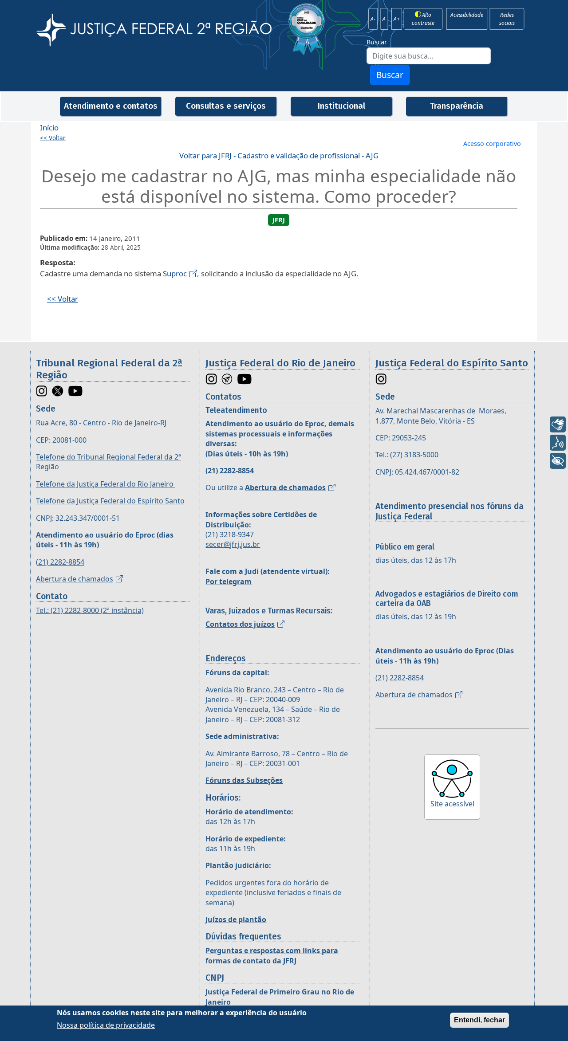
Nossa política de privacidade (106, 1025)
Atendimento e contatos (111, 106)
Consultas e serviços (226, 106)
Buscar (377, 42)
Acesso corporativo (492, 143)
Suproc (175, 273)
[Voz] (558, 443)
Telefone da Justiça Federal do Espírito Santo (110, 501)
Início (49, 127)
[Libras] (558, 424)
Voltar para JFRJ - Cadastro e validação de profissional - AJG (279, 155)
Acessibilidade (466, 14)
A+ (397, 18)
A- (373, 18)
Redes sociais (507, 18)
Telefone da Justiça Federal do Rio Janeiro (105, 484)
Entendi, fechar (479, 1020)
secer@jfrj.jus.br (232, 544)
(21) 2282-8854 (60, 562)
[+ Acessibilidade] (558, 461)
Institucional (341, 106)
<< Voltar (53, 138)
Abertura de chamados (74, 579)
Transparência (456, 106)
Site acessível (452, 804)
